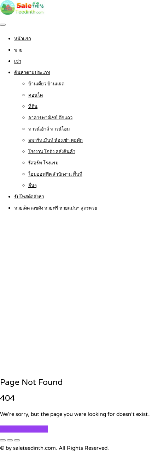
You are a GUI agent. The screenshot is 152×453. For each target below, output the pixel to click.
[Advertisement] (76, 295)
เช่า (17, 61)
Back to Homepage (23, 429)
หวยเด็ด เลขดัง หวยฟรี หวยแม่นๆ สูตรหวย (55, 208)
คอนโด (35, 95)
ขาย (18, 50)
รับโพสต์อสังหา (29, 197)
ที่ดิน (32, 106)
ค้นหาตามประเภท (32, 73)
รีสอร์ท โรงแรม (43, 163)
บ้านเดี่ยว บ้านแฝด (46, 84)
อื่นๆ (32, 185)
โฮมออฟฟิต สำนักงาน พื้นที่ (55, 174)
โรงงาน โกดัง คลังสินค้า (51, 152)
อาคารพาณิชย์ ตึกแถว (50, 118)
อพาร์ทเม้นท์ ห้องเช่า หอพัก (55, 140)
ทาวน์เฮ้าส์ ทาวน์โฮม (49, 129)
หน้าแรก (22, 39)
